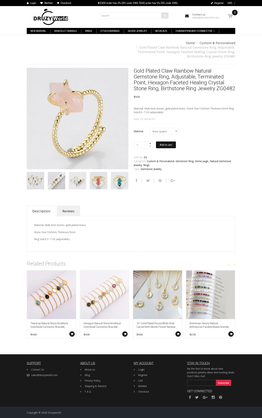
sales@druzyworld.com (44, 375)
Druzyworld (54, 412)
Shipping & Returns (96, 386)
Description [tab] (41, 211)
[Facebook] (136, 180)
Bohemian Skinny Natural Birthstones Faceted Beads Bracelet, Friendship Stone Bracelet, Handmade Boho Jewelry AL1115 (210, 325)
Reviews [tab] (68, 211)
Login (141, 369)
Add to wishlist (145, 119)
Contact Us (37, 369)
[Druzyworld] (51, 16)
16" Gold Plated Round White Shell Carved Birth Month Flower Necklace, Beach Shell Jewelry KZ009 (157, 325)
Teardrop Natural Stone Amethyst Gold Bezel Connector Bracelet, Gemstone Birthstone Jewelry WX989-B (49, 325)
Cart (140, 380)
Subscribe (223, 383)
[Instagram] (213, 397)
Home (190, 43)
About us (90, 369)
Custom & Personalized (217, 43)
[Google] (172, 180)
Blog (87, 375)
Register (143, 375)
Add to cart (166, 144)
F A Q (88, 391)
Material (138, 131)
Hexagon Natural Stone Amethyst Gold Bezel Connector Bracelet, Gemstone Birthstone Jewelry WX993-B (102, 325)
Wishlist (142, 386)
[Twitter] (148, 180)
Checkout (143, 391)
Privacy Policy (92, 380)
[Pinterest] (220, 397)
